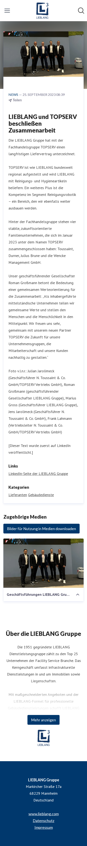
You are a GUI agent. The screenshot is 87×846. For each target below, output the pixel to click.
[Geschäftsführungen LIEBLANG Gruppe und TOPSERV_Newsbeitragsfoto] (43, 563)
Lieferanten (17, 494)
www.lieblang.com (44, 813)
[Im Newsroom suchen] (81, 10)
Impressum (43, 827)
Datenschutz (43, 820)
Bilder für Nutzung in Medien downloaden (41, 528)
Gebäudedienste (41, 494)
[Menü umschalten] (7, 10)
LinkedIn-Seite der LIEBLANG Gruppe (38, 473)
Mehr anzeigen (43, 720)
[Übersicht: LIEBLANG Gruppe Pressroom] (42, 11)
